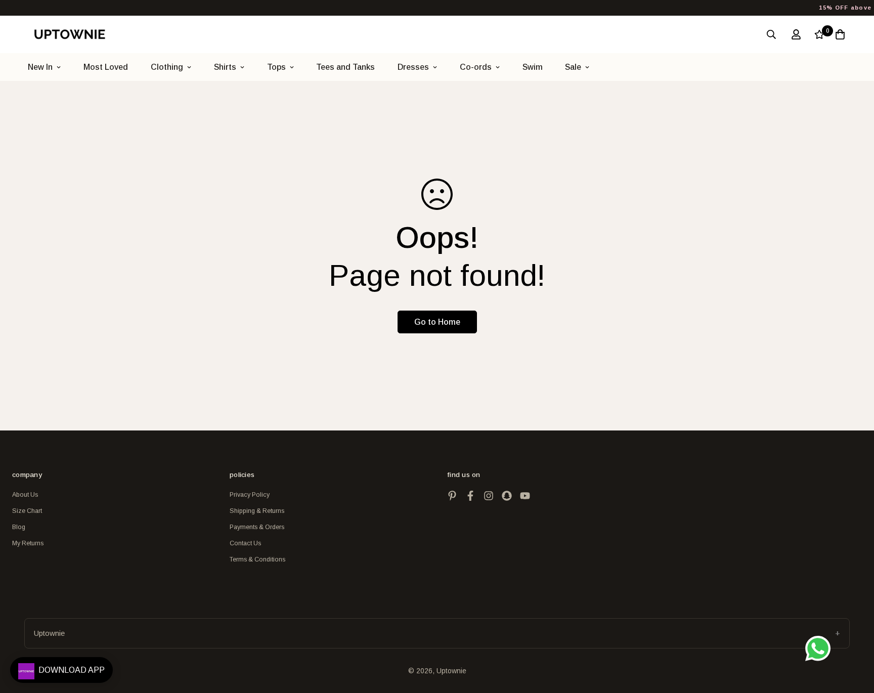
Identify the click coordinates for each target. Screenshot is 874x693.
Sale (573, 67)
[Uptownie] (69, 34)
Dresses (413, 67)
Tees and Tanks (345, 67)
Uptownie (49, 633)
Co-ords (476, 67)
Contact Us (245, 543)
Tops (276, 67)
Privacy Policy (250, 494)
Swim (532, 67)
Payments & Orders (257, 527)
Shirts (225, 67)
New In (40, 67)
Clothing (167, 67)
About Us (25, 494)
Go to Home (437, 322)
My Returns (27, 543)
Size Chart (27, 510)
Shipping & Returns (257, 510)
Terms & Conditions (257, 559)
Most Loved (105, 67)
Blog (18, 527)
